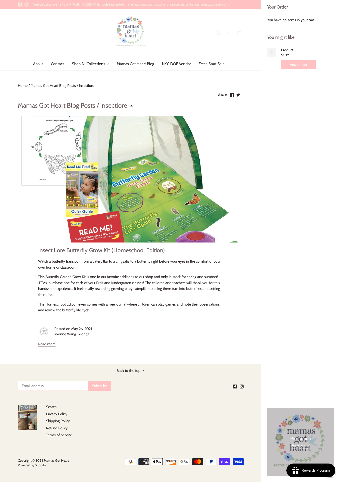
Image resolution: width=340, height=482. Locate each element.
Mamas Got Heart (56, 460)
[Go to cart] (238, 33)
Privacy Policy (56, 414)
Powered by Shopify (32, 465)
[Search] (218, 33)
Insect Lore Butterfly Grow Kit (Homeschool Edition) (101, 250)
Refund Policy (57, 428)
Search (51, 407)
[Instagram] (26, 4)
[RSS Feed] (130, 105)
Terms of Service (59, 435)
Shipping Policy (58, 421)
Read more (47, 344)
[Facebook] (20, 4)
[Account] (228, 33)
